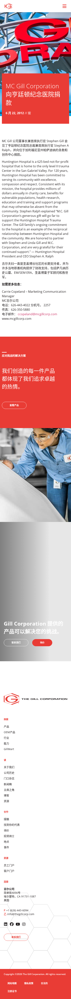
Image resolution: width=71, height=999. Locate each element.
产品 (6, 726)
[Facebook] (12, 924)
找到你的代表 (12, 824)
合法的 (44, 983)
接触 (6, 819)
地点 (6, 841)
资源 (6, 801)
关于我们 (9, 767)
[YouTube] (18, 924)
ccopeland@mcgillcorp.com (37, 314)
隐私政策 (28, 983)
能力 (6, 743)
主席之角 (9, 790)
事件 (6, 847)
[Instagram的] (24, 924)
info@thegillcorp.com (20, 914)
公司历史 (9, 772)
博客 (6, 795)
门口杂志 (9, 778)
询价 (6, 830)
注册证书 (12, 991)
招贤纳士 (9, 836)
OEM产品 (9, 732)
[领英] (6, 924)
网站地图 (12, 983)
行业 (6, 738)
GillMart (9, 749)
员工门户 (9, 865)
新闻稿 (8, 784)
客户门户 (9, 871)
